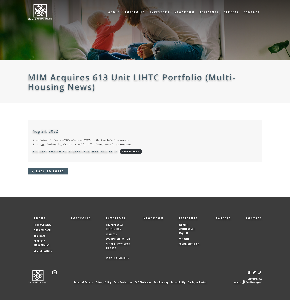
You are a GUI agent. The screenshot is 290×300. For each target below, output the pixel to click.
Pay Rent (184, 238)
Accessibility (178, 282)
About (114, 12)
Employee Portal (197, 282)
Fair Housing (161, 282)
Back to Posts (49, 171)
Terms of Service (83, 282)
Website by (237, 283)
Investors (160, 12)
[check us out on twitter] (254, 272)
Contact (252, 12)
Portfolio (135, 12)
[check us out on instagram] (259, 272)
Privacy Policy (103, 282)
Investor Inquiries (117, 258)
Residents (209, 12)
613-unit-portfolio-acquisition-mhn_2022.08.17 (75, 151)
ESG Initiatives (43, 250)
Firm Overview (42, 224)
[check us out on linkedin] (249, 272)
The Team (39, 235)
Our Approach (42, 230)
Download (131, 151)
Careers (231, 12)
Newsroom (184, 12)
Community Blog (189, 244)
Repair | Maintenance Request (187, 229)
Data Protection (123, 282)
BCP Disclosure (143, 282)
